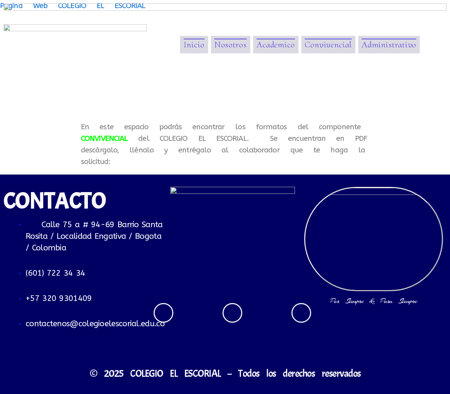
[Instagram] (232, 313)
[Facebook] (163, 313)
